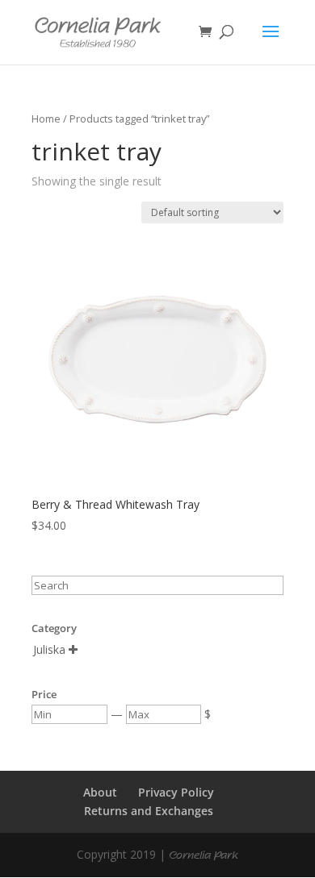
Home (46, 118)
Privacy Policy (176, 792)
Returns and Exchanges (148, 810)
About (100, 792)
